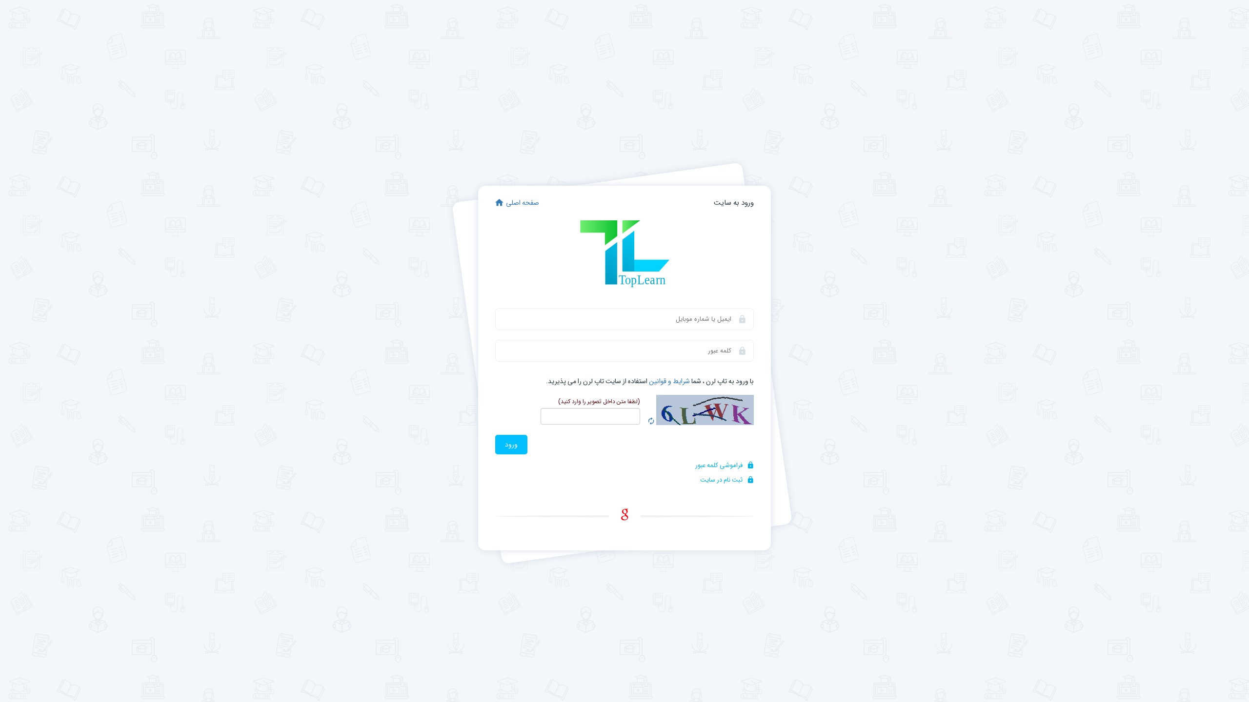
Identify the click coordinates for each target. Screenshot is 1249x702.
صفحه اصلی (522, 203)
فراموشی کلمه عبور (719, 465)
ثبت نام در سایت (722, 480)
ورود (511, 444)
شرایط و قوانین (669, 381)
